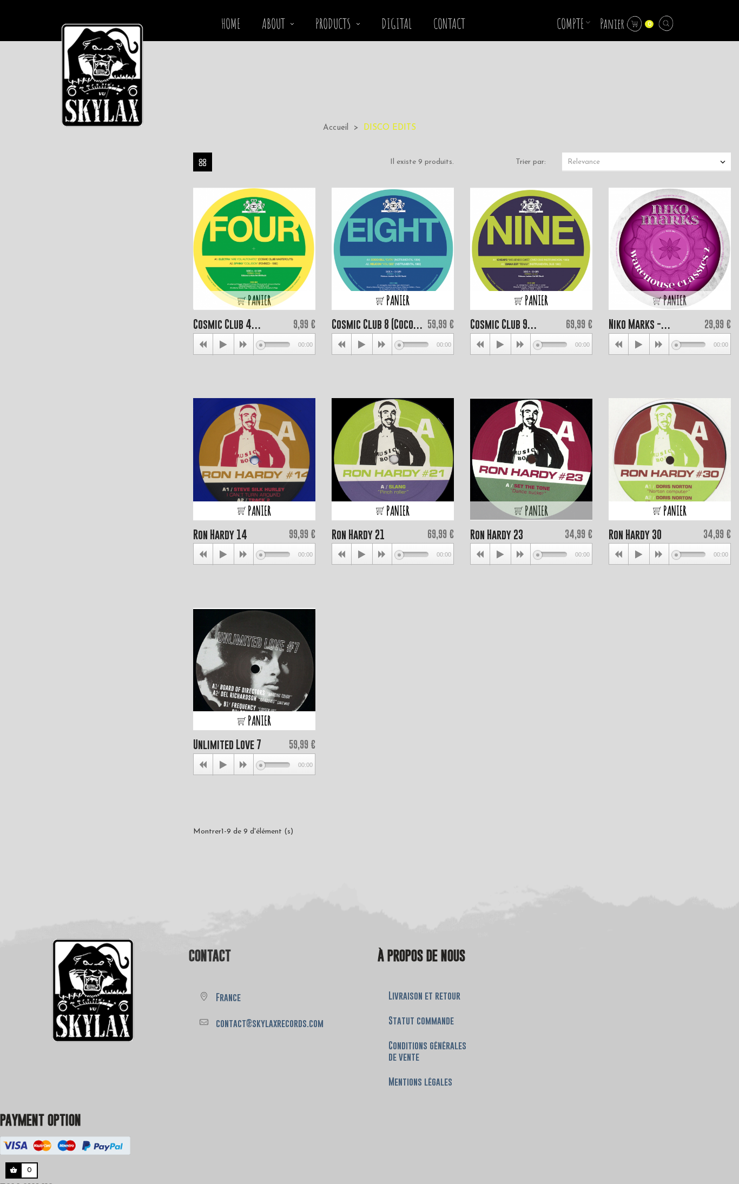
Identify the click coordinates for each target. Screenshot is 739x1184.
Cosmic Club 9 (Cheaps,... (498, 324)
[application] (254, 344)
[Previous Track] (203, 344)
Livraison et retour (424, 995)
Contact (210, 955)
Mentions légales (420, 1081)
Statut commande (421, 1020)
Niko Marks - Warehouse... (635, 324)
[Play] (223, 344)
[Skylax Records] (67, 989)
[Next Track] (244, 344)
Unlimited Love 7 (227, 744)
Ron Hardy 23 (496, 534)
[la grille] (202, 162)
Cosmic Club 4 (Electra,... (222, 324)
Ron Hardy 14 (220, 534)
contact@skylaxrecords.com (270, 1023)
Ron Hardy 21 (358, 534)
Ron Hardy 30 (635, 534)
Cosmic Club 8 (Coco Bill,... (372, 324)
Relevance (648, 162)
